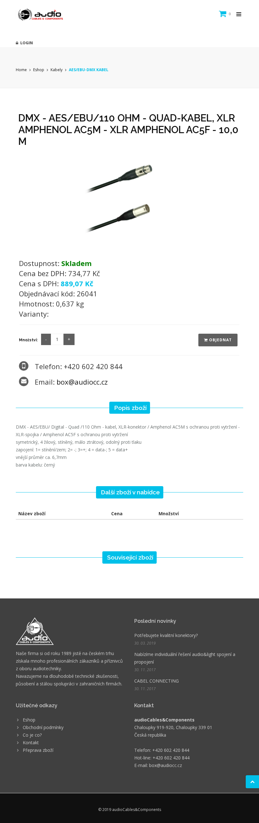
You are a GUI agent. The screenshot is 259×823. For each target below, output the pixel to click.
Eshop (38, 69)
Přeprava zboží (38, 750)
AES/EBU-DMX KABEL (88, 69)
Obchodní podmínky (43, 727)
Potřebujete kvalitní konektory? (166, 635)
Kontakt (31, 742)
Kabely (57, 69)
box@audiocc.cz (82, 382)
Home (21, 69)
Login (25, 43)
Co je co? (32, 735)
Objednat (220, 340)
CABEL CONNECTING (156, 681)
